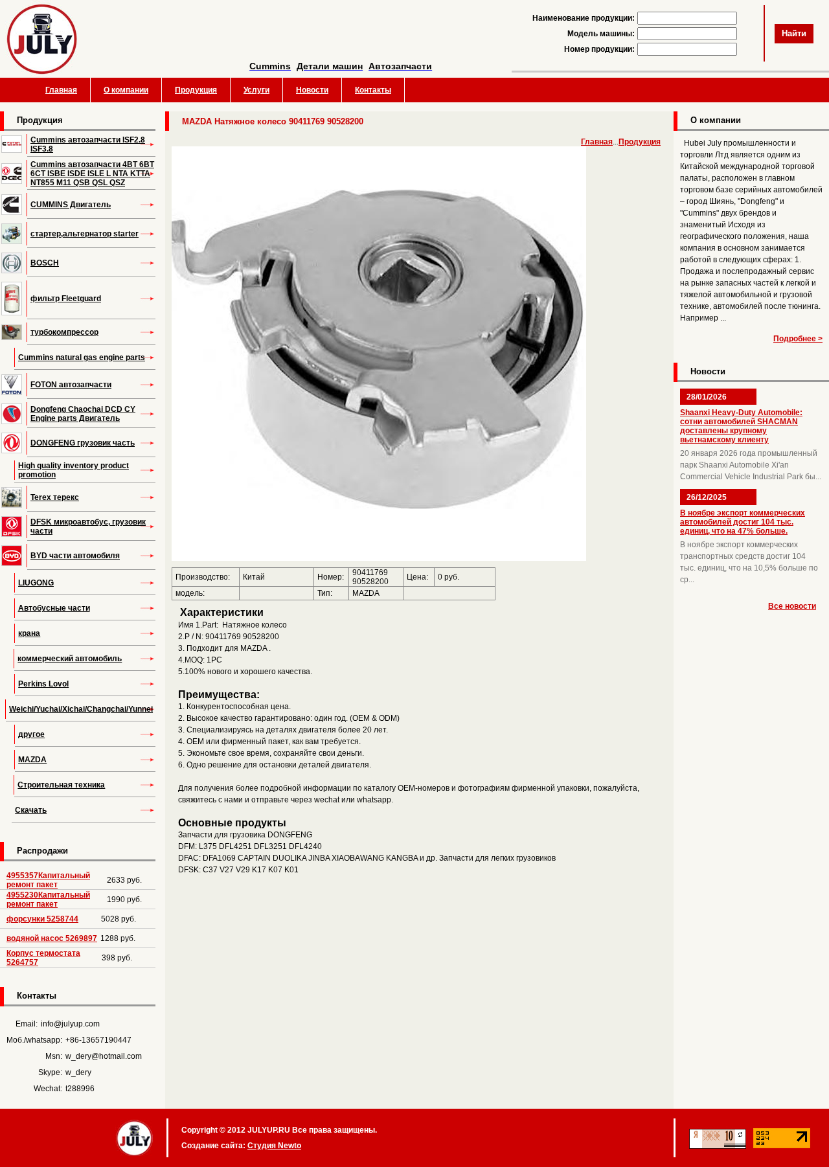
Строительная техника (61, 784)
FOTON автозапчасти (70, 384)
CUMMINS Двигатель (70, 204)
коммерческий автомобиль (69, 658)
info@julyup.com (70, 1023)
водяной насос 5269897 (51, 938)
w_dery (78, 1072)
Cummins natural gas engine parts (81, 357)
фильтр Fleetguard (65, 298)
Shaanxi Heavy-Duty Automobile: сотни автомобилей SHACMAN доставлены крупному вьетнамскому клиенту (741, 426)
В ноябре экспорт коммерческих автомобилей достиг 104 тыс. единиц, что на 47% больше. (742, 522)
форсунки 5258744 (42, 918)
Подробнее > (798, 338)
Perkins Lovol (43, 683)
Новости (312, 90)
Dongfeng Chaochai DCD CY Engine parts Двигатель (82, 414)
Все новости (792, 606)
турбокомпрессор (64, 332)
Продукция (196, 90)
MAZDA (32, 759)
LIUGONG (36, 582)
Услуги (256, 90)
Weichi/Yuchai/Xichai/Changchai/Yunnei (81, 709)
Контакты (373, 90)
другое (31, 734)
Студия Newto (274, 1145)
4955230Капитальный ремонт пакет (48, 899)
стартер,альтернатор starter (84, 233)
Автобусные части (54, 608)
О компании (126, 90)
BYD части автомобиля (75, 555)
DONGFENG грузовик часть (82, 443)
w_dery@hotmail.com (103, 1056)
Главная (61, 90)
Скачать (31, 810)
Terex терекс (54, 497)
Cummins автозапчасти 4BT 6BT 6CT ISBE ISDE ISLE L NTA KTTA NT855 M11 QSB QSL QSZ (92, 173)
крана (29, 633)
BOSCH (44, 262)
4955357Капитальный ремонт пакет (48, 880)
